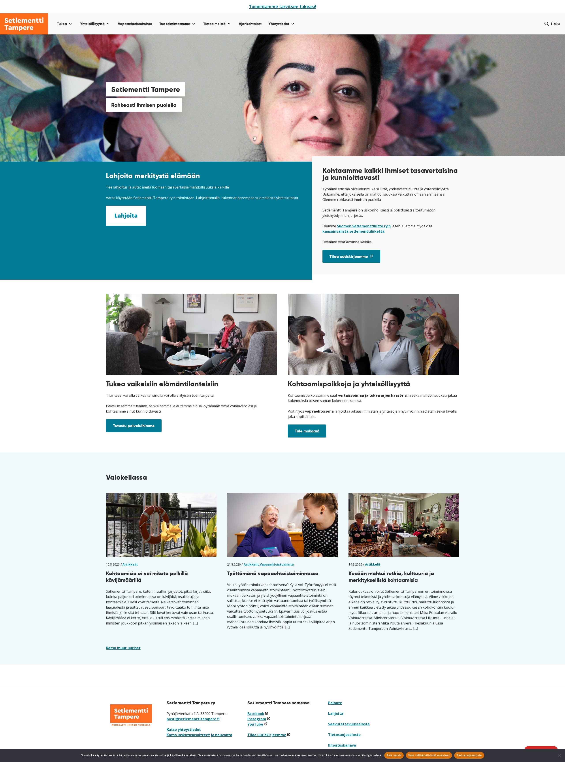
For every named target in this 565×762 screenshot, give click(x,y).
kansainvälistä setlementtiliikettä (353, 231)
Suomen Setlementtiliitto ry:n (364, 226)
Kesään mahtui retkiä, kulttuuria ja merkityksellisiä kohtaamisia (391, 576)
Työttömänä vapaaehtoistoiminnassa (272, 573)
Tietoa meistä (214, 23)
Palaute (335, 702)
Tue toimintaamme (174, 23)
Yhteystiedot (279, 23)
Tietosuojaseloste (344, 734)
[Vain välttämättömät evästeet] (559, 755)
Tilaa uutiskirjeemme (355, 258)
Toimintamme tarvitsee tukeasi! (282, 6)
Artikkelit (130, 564)
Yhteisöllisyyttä (92, 23)
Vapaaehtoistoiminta (135, 23)
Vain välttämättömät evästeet (429, 755)
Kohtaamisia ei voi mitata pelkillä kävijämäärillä (147, 576)
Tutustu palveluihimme (133, 425)
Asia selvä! (394, 755)
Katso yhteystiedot (184, 729)
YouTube (257, 724)
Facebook (257, 713)
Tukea (62, 23)
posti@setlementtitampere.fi (193, 719)
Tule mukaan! (307, 431)
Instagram (258, 719)
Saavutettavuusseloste (349, 724)
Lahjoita (335, 713)
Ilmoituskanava (342, 745)
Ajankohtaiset (250, 23)
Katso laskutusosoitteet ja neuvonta (199, 734)
